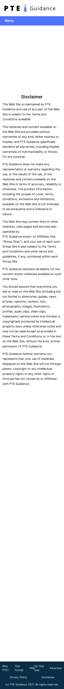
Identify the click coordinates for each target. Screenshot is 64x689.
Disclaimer (48, 677)
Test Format (19, 668)
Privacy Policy (18, 677)
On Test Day (39, 668)
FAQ (32, 668)
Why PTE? (5, 668)
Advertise (56, 668)
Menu (9, 21)
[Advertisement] (32, 59)
